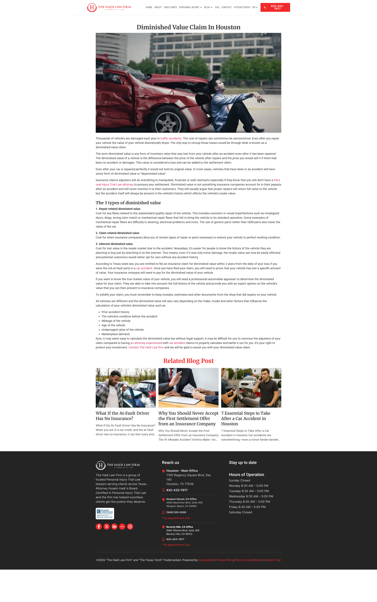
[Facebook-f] (99, 526)
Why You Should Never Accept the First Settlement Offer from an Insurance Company (188, 418)
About (158, 7)
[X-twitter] (107, 526)
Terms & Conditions (248, 560)
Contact (226, 7)
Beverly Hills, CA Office (179, 526)
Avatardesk (205, 560)
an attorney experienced (146, 343)
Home (149, 7)
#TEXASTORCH (242, 7)
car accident (144, 268)
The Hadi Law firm (152, 347)
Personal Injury (189, 7)
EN (253, 7)
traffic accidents (170, 138)
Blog (207, 7)
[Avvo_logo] (122, 526)
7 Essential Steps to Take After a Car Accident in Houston (245, 418)
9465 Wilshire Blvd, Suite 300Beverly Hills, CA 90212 (182, 532)
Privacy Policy (224, 560)
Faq (217, 7)
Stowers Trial (272, 560)
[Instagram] (130, 526)
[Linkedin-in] (114, 526)
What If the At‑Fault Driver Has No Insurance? (122, 416)
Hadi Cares (170, 7)
